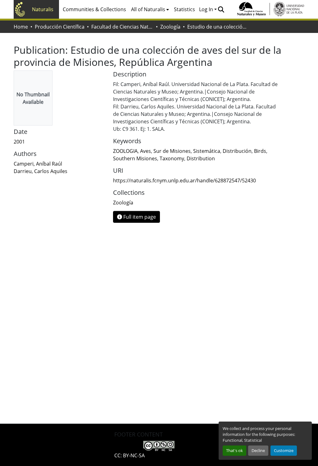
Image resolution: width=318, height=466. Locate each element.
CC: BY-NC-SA (129, 455)
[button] (221, 9)
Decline (258, 450)
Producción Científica (59, 26)
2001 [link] (19, 141)
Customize (283, 450)
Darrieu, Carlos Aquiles (40, 171)
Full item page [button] (139, 216)
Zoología (170, 26)
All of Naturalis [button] (148, 9)
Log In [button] (206, 9)
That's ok (234, 450)
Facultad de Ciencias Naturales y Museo (122, 26)
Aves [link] (145, 151)
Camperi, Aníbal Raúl (38, 163)
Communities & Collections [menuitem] (94, 9)
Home (21, 26)
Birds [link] (260, 151)
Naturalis (42, 9)
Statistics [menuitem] (184, 9)
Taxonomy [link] (172, 158)
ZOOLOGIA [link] (125, 151)
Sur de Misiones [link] (172, 151)
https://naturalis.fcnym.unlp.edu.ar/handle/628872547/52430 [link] (184, 180)
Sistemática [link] (206, 151)
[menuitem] (150, 9)
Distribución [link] (237, 151)
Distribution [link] (201, 158)
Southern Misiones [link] (135, 158)
